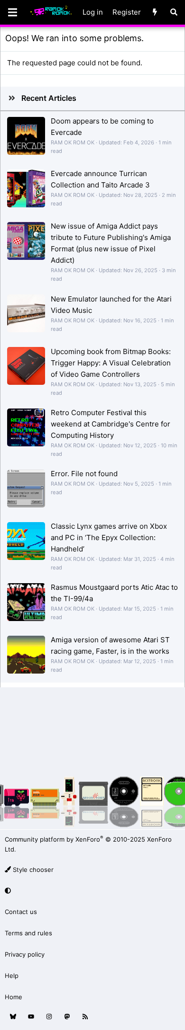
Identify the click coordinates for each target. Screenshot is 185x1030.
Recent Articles (48, 98)
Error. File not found (84, 473)
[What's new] (155, 12)
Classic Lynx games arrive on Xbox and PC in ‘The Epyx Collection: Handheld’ (109, 537)
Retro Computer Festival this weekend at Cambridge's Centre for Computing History (110, 424)
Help (11, 975)
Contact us (21, 911)
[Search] (174, 12)
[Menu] (12, 12)
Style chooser (32, 869)
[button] (91, 891)
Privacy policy (25, 954)
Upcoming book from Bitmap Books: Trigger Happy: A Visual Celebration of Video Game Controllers (111, 363)
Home (13, 997)
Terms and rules (28, 933)
